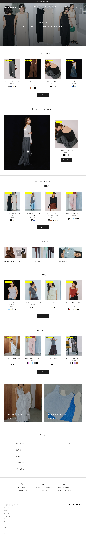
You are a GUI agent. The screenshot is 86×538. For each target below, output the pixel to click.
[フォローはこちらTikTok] (9, 527)
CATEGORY (28, 6)
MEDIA (57, 6)
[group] (43, 24)
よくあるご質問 (8, 516)
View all (43, 94)
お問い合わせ (7, 519)
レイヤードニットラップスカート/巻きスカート (53, 214)
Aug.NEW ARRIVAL (12, 261)
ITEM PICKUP (65, 261)
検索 (5, 521)
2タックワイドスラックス (12, 81)
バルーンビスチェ (53, 302)
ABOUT (51, 6)
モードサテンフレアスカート (73, 358)
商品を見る (66, 160)
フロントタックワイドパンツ (73, 213)
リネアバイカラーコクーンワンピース (32, 214)
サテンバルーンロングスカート (53, 359)
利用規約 (6, 510)
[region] (43, 24)
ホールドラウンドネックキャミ (73, 303)
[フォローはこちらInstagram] (5, 527)
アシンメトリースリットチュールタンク (12, 303)
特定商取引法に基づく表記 (11, 505)
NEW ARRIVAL (37, 6)
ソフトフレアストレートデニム (32, 82)
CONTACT (64, 6)
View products (12, 418)
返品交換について (8, 513)
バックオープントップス (53, 81)
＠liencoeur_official (22, 490)
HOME (21, 6)
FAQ (20, 8)
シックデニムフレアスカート (73, 81)
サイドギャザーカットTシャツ (33, 302)
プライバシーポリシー (10, 508)
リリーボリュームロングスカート (12, 359)
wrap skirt (37, 261)
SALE (46, 6)
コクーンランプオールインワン (12, 214)
